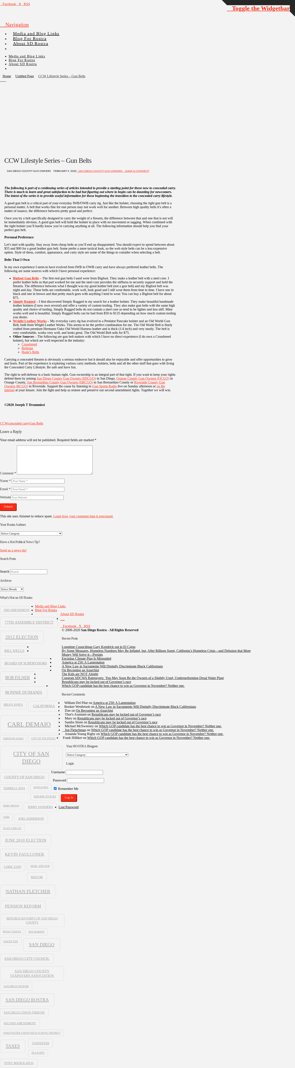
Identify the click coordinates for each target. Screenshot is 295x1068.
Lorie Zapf (12, 866)
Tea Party (38, 1053)
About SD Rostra (72, 614)
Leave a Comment (136, 171)
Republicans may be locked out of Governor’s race (96, 682)
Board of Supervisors (26, 663)
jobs (6, 817)
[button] (14, 24)
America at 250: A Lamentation (83, 662)
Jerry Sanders (40, 807)
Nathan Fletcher (28, 891)
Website (5, 497)
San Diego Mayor (16, 986)
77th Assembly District (29, 622)
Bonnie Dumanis (23, 692)
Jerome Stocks (45, 796)
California (44, 706)
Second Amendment (20, 1023)
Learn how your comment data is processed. (83, 516)
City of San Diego (31, 758)
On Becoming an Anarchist (80, 670)
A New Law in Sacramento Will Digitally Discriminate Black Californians (112, 666)
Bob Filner (17, 677)
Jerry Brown (11, 805)
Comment (8, 473)
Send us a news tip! (13, 550)
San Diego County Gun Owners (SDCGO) (66, 378)
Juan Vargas (12, 828)
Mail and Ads (40, 866)
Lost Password (69, 807)
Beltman (27, 348)
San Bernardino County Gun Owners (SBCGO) (60, 382)
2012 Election (21, 637)
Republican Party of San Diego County (32, 920)
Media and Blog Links (50, 606)
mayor (37, 877)
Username (58, 772)
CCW (4, 423)
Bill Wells (14, 651)
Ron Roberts (36, 931)
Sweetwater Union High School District (31, 1033)
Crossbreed (29, 344)
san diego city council (26, 959)
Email (5, 489)
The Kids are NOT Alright (80, 674)
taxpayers (40, 1043)
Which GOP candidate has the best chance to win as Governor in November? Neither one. (123, 686)
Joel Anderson (31, 818)
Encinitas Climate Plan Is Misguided (86, 658)
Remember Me (67, 789)
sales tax (10, 941)
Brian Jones (13, 704)
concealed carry (18, 423)
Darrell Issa (14, 788)
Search (4, 571)
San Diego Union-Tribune (24, 1012)
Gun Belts (36, 423)
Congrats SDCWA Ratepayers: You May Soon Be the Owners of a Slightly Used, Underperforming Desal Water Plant (143, 678)
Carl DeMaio (29, 724)
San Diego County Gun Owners (100, 171)
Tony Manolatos (18, 1063)
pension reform (23, 906)
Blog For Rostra (46, 610)
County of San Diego (24, 777)
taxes (13, 1046)
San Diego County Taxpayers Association (32, 973)
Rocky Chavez (12, 931)
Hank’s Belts (30, 352)
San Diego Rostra (27, 999)
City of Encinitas (43, 738)
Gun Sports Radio (104, 386)
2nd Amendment (17, 610)
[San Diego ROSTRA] (17, 47)
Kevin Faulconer (24, 854)
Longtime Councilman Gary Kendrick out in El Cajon (98, 647)
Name (5, 481)
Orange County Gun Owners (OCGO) (142, 378)
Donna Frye (40, 787)
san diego (41, 944)
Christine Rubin (13, 738)
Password (59, 780)
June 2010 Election (25, 840)
